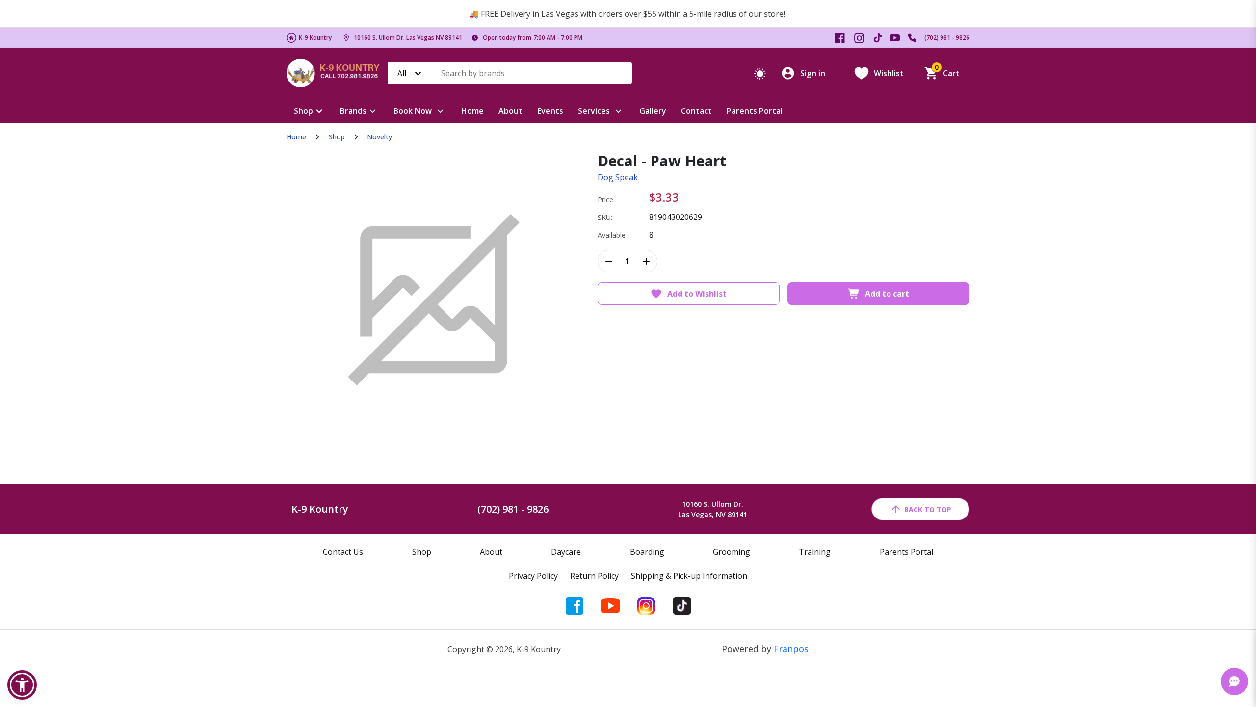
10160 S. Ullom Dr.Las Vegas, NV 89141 (712, 509)
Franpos (791, 648)
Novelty (379, 136)
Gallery (652, 111)
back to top (927, 509)
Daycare (566, 551)
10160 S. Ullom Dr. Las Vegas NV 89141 (408, 37)
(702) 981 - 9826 (946, 37)
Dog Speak (618, 177)
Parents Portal (755, 111)
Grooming (731, 551)
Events (550, 111)
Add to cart (887, 293)
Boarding (647, 551)
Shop (303, 111)
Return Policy (594, 576)
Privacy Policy (533, 576)
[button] (22, 685)
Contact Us (343, 551)
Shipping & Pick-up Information (689, 576)
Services (594, 111)
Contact (696, 111)
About (510, 111)
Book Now (412, 111)
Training (815, 551)
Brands (353, 111)
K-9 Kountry (315, 37)
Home (472, 111)
